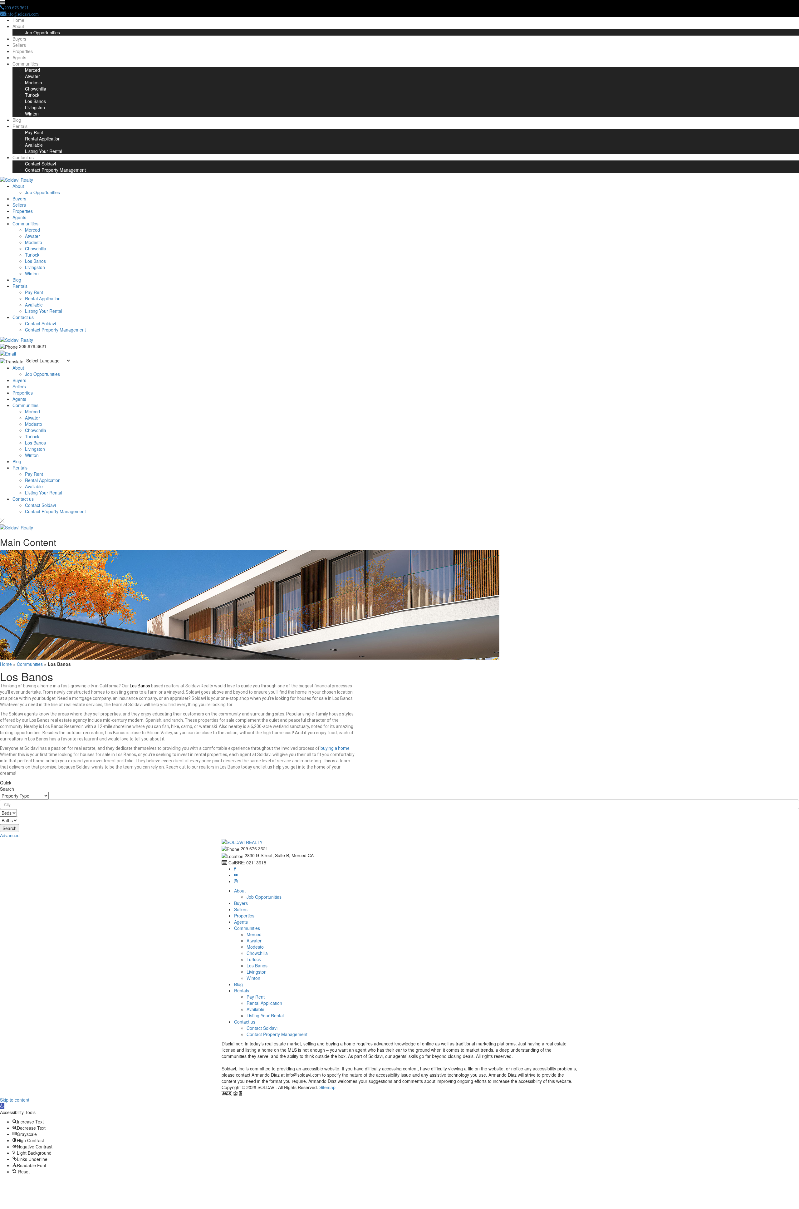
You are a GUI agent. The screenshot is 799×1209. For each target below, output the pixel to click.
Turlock (32, 95)
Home (18, 20)
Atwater (32, 76)
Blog (16, 120)
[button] (399, 804)
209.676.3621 (33, 346)
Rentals (19, 126)
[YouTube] (236, 875)
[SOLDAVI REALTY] (242, 841)
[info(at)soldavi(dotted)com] (8, 353)
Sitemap (327, 1087)
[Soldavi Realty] (16, 179)
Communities (25, 64)
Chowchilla (35, 89)
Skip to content (14, 1100)
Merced (32, 70)
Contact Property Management (55, 170)
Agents (19, 57)
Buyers (19, 39)
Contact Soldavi (40, 163)
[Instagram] (236, 881)
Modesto (33, 82)
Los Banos (35, 101)
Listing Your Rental (43, 151)
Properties (22, 51)
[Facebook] (235, 869)
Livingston (35, 107)
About (18, 26)
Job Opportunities (42, 32)
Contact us (23, 157)
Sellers (19, 45)
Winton (32, 114)
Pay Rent (34, 132)
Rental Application (43, 138)
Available (34, 145)
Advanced (10, 835)
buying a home (335, 748)
